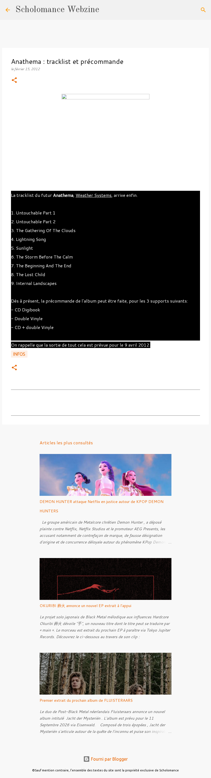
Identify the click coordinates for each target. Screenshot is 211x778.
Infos (19, 354)
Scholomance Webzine (57, 10)
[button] (14, 80)
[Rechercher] (107, 10)
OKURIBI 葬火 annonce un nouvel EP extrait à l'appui (85, 605)
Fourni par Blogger (109, 759)
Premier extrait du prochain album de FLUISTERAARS (86, 700)
